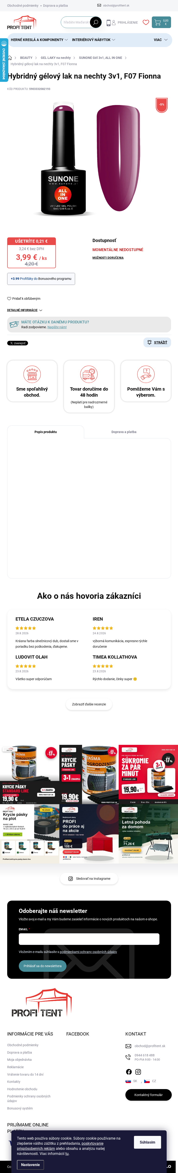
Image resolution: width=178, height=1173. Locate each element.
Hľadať (96, 22)
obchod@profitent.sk (150, 1046)
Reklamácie (15, 1067)
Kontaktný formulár (148, 1095)
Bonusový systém (20, 1108)
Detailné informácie (22, 310)
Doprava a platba (55, 5)
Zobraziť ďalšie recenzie (89, 704)
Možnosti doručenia (108, 257)
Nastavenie (30, 1165)
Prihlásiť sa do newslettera (43, 966)
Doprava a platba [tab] (124, 432)
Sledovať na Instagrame (93, 878)
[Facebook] (128, 1071)
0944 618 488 (147, 1057)
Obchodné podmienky (22, 5)
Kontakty (13, 1082)
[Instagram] (138, 1071)
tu (67, 1153)
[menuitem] (37, 40)
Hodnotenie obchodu (22, 1089)
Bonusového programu (54, 278)
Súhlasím (147, 1142)
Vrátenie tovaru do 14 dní (25, 1074)
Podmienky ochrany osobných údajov (29, 1098)
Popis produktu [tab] (46, 432)
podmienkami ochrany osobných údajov (88, 952)
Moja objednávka (19, 1059)
